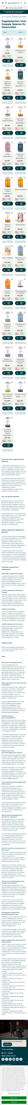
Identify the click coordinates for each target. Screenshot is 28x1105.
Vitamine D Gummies (7, 225)
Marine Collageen (8, 258)
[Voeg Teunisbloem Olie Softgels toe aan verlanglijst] (24, 312)
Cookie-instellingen (7, 1049)
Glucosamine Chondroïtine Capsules (20, 361)
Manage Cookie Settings (14, 1093)
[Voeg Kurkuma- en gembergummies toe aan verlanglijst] (11, 347)
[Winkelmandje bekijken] (25, 3)
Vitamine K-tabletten (7, 292)
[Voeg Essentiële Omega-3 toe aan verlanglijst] (24, 70)
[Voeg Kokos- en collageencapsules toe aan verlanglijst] (11, 107)
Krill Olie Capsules (20, 394)
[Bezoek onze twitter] (17, 1059)
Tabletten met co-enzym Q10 (20, 258)
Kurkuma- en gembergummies (8, 360)
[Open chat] (20, 1059)
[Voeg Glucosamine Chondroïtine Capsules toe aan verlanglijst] (24, 347)
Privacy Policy (9, 1090)
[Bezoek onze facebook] (6, 1059)
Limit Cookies (14, 1097)
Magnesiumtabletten (20, 189)
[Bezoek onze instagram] (2, 1059)
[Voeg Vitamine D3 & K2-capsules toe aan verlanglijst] (24, 38)
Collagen (7, 154)
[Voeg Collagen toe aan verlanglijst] (11, 142)
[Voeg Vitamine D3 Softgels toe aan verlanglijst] (11, 177)
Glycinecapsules (20, 224)
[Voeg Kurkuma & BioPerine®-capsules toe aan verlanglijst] (11, 312)
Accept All (14, 1102)
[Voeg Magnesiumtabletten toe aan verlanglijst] (24, 177)
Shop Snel (8, 60)
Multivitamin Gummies (20, 119)
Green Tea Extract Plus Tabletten (7, 395)
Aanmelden (7, 1044)
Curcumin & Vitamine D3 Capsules (7, 431)
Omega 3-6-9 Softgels (20, 155)
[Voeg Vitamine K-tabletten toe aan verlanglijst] (11, 279)
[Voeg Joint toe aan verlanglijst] (11, 38)
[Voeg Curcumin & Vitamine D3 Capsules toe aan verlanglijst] (11, 417)
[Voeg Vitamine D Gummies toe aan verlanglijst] (11, 212)
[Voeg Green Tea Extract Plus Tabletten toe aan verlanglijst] (11, 382)
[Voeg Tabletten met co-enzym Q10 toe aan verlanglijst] (24, 246)
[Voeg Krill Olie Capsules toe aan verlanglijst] (24, 382)
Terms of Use (17, 1090)
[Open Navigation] (3, 3)
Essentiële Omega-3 (20, 82)
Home (3, 16)
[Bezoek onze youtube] (13, 1059)
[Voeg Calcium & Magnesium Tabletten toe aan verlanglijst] (11, 70)
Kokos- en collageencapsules (7, 119)
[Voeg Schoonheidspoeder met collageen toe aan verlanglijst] (24, 279)
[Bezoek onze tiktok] (10, 1059)
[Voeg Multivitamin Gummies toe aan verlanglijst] (24, 107)
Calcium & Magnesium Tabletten (7, 83)
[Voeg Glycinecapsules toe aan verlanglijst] (24, 212)
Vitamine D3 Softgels (7, 190)
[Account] (21, 3)
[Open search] (6, 3)
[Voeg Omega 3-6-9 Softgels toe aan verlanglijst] (24, 142)
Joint (7, 50)
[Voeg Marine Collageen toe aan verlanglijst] (11, 246)
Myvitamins (8, 16)
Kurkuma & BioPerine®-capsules (7, 326)
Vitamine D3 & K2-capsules (20, 51)
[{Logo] (13, 3)
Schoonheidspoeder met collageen (20, 292)
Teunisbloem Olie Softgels (20, 325)
